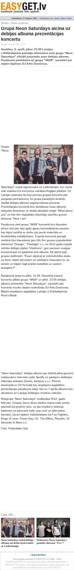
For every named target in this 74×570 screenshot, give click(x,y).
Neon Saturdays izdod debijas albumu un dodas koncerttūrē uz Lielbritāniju (17, 543)
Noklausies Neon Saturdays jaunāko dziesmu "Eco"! (52, 541)
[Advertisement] (37, 105)
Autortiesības (38, 554)
